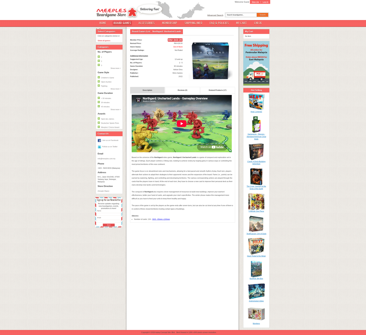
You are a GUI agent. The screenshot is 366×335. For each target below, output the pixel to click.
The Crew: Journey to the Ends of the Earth (256, 187)
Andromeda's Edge (256, 301)
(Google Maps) (103, 191)
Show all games (104, 41)
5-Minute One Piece (256, 211)
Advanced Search (215, 15)
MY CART (241, 23)
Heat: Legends (256, 112)
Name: (99, 211)
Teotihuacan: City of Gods (256, 234)
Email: (99, 217)
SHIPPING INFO (193, 23)
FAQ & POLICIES (219, 23)
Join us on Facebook (110, 140)
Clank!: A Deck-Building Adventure (256, 163)
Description (147, 90)
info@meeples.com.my (106, 159)
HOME (103, 23)
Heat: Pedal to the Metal (256, 256)
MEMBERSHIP (169, 23)
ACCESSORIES (146, 23)
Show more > (116, 68)
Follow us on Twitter (110, 147)
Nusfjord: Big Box (256, 279)
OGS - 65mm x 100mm (161, 219)
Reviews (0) (182, 90)
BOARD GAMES (122, 23)
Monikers (256, 324)
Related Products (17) (217, 90)
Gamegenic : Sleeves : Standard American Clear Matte (256, 136)
